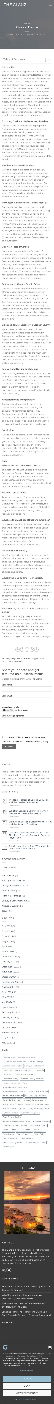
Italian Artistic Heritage (38, 1091)
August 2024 (8, 987)
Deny (27, 1386)
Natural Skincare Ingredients (15, 1108)
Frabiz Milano (39, 34)
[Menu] (50, 5)
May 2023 (7, 1043)
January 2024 (9, 1017)
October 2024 (9, 977)
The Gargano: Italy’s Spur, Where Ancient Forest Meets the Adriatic (30, 847)
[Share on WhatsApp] (17, 649)
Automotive (8, 875)
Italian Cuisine (9, 1100)
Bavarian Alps (9, 1057)
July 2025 (7, 931)
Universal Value (26, 1138)
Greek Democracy (10, 1079)
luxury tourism (9, 1104)
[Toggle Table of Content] (46, 59)
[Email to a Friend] (27, 649)
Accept (27, 1378)
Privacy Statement (32, 1399)
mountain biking (42, 1104)
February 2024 (9, 1012)
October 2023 (9, 1027)
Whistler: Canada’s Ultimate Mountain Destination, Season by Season (28, 812)
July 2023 (7, 1037)
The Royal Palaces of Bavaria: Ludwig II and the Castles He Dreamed (29, 801)
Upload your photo (10, 707)
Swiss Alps (37, 1130)
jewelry (27, 1100)
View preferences (27, 1393)
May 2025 (7, 941)
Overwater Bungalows (30, 1113)
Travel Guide (17, 661)
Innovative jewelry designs (14, 1091)
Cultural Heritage (35, 1062)
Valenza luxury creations (35, 1143)
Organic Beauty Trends (40, 1108)
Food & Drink (9, 890)
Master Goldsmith (25, 1104)
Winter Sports (8, 1147)
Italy (19, 1100)
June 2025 (7, 936)
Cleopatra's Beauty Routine (14, 1062)
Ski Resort (26, 1130)
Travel (27, 24)
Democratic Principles (12, 1066)
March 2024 (8, 1007)
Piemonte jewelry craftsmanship (16, 1121)
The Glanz (15, 5)
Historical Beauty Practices (31, 1079)
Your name (7, 685)
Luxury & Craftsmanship (14, 901)
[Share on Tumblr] (36, 649)
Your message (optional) (13, 716)
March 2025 (8, 951)
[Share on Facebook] (22, 649)
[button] (50, 1347)
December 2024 (10, 967)
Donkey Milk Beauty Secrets (15, 1070)
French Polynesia (36, 1070)
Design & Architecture (13, 885)
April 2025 (7, 946)
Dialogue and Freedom (34, 1066)
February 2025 (9, 956)
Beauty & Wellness (11, 880)
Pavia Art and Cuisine (12, 1117)
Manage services (26, 1370)
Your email (7, 696)
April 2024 (7, 1002)
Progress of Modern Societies (15, 1126)
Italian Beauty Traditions (35, 1096)
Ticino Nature (8, 1134)
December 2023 (10, 1022)
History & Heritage (11, 896)
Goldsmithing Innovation (25, 1074)
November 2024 (10, 972)
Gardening (7, 1074)
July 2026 (7, 926)
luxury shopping (39, 1100)
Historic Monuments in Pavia (15, 1083)
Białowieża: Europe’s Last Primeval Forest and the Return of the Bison (30, 823)
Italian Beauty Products (13, 1096)
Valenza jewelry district (12, 1143)
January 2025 (9, 961)
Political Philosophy (41, 1121)
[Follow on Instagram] (4, 1270)
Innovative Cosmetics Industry (15, 1087)
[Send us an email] (9, 1270)
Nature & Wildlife (11, 906)
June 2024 (7, 992)
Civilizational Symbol (26, 1057)
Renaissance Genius (38, 1126)
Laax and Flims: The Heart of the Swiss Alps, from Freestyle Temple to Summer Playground (29, 835)
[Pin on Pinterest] (32, 649)
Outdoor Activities (10, 1113)
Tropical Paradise (10, 1138)
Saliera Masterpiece (11, 1130)
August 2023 (8, 1032)
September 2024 (11, 982)
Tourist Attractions (24, 1134)
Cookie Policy (18, 1399)
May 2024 (7, 997)
